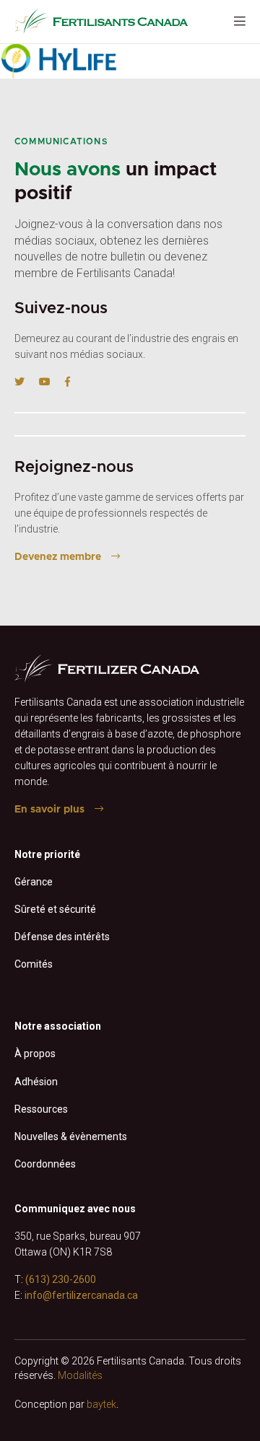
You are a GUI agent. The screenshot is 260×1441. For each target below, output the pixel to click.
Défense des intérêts (62, 936)
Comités (33, 964)
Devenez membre (57, 557)
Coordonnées (45, 1164)
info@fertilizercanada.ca (81, 1295)
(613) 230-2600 (60, 1279)
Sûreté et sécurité (55, 909)
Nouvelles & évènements (70, 1136)
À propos (35, 1053)
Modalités (80, 1375)
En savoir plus (49, 810)
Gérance (33, 882)
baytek (101, 1404)
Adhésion (36, 1081)
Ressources (41, 1109)
